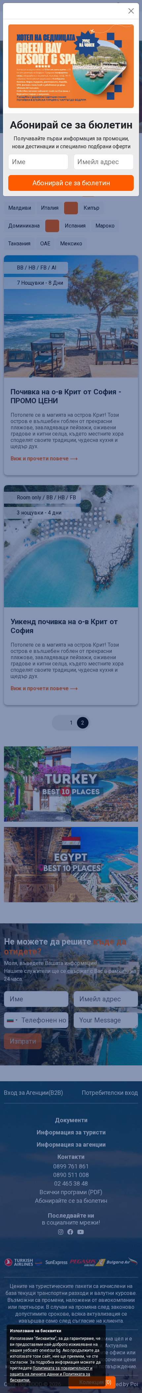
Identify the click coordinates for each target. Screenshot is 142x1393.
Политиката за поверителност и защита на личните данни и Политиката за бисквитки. (51, 1374)
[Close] (131, 11)
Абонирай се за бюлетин (71, 183)
